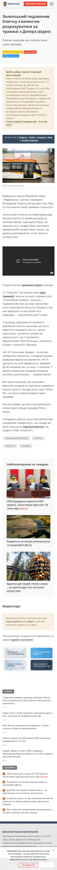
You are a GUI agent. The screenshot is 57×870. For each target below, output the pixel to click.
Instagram (41, 137)
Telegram (23, 137)
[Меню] (52, 4)
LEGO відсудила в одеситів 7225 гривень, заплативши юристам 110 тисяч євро (27, 505)
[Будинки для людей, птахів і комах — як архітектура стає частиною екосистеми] (28, 566)
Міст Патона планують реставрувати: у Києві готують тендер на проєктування (25, 727)
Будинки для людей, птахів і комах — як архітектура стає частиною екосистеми (27, 587)
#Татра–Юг (10, 446)
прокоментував (31, 285)
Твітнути (22, 8)
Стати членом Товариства (21, 121)
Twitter (32, 137)
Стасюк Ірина (13, 56)
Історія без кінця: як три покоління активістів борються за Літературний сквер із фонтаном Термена (27, 801)
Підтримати (50, 8)
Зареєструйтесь (14, 621)
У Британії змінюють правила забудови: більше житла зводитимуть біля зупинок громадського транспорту (26, 700)
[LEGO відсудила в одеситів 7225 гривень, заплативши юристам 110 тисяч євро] (28, 483)
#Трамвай (25, 446)
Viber (50, 137)
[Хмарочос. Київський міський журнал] (11, 3)
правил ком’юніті (22, 639)
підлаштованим (33, 426)
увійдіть (30, 621)
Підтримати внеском (35, 4)
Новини (33, 52)
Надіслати (36, 8)
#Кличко (38, 438)
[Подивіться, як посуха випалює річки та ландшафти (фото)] (28, 527)
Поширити (9, 8)
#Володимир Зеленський (17, 438)
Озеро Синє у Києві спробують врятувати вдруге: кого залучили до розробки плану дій (27, 714)
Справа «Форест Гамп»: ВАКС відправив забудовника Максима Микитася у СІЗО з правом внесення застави (27, 753)
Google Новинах (30, 140)
